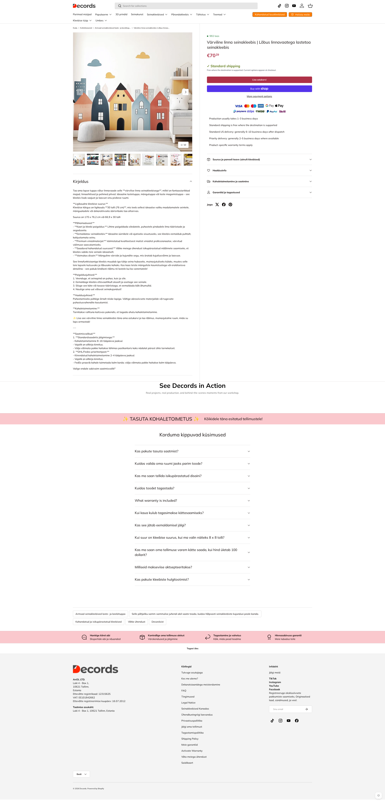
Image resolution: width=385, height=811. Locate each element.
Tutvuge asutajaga (192, 672)
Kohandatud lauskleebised (270, 14)
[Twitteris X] (217, 204)
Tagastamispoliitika (192, 732)
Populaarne (101, 14)
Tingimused (187, 696)
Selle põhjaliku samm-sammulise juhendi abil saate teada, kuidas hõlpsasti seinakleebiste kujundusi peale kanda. (195, 613)
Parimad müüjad (82, 14)
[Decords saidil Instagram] (280, 720)
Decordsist (158, 621)
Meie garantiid (189, 744)
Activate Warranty (192, 750)
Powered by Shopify (95, 788)
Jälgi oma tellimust (191, 726)
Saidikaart (187, 762)
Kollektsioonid (86, 28)
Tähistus (201, 14)
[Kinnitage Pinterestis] (230, 204)
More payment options (259, 96)
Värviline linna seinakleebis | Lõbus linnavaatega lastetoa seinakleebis (152, 28)
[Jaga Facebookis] (223, 204)
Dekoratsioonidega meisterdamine (200, 684)
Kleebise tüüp (80, 20)
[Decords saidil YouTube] (288, 720)
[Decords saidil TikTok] (272, 720)
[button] (310, 5)
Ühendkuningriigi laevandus (197, 714)
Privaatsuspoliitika (191, 720)
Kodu (75, 28)
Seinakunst (137, 14)
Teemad (217, 14)
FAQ (183, 690)
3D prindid (121, 14)
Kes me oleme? (189, 678)
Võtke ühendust (136, 621)
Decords (83, 788)
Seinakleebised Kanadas (195, 708)
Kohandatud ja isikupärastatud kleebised (98, 621)
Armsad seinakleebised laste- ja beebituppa (113, 28)
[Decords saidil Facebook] (296, 720)
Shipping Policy (190, 738)
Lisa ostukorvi (259, 79)
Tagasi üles (192, 648)
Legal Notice (188, 702)
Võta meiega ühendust (194, 756)
